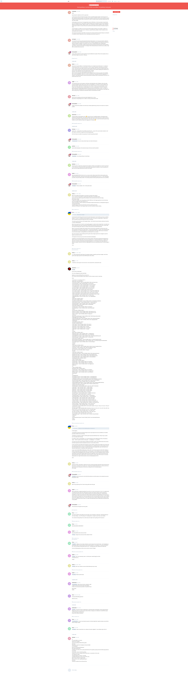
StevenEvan (76, 428)
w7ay (74, 269)
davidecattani (75, 621)
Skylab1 (74, 185)
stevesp (75, 214)
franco (74, 609)
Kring (74, 534)
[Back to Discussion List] (1, 1)
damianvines (75, 140)
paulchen (74, 156)
